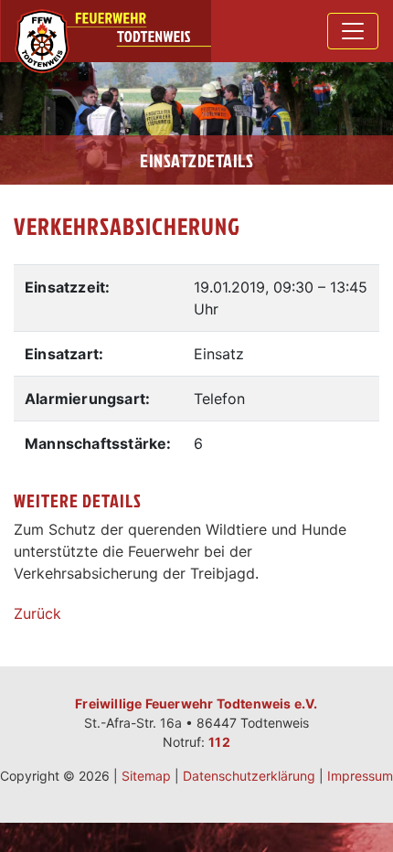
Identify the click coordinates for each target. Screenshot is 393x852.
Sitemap (146, 775)
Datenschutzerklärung (249, 775)
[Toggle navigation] (352, 31)
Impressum (360, 775)
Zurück (37, 613)
